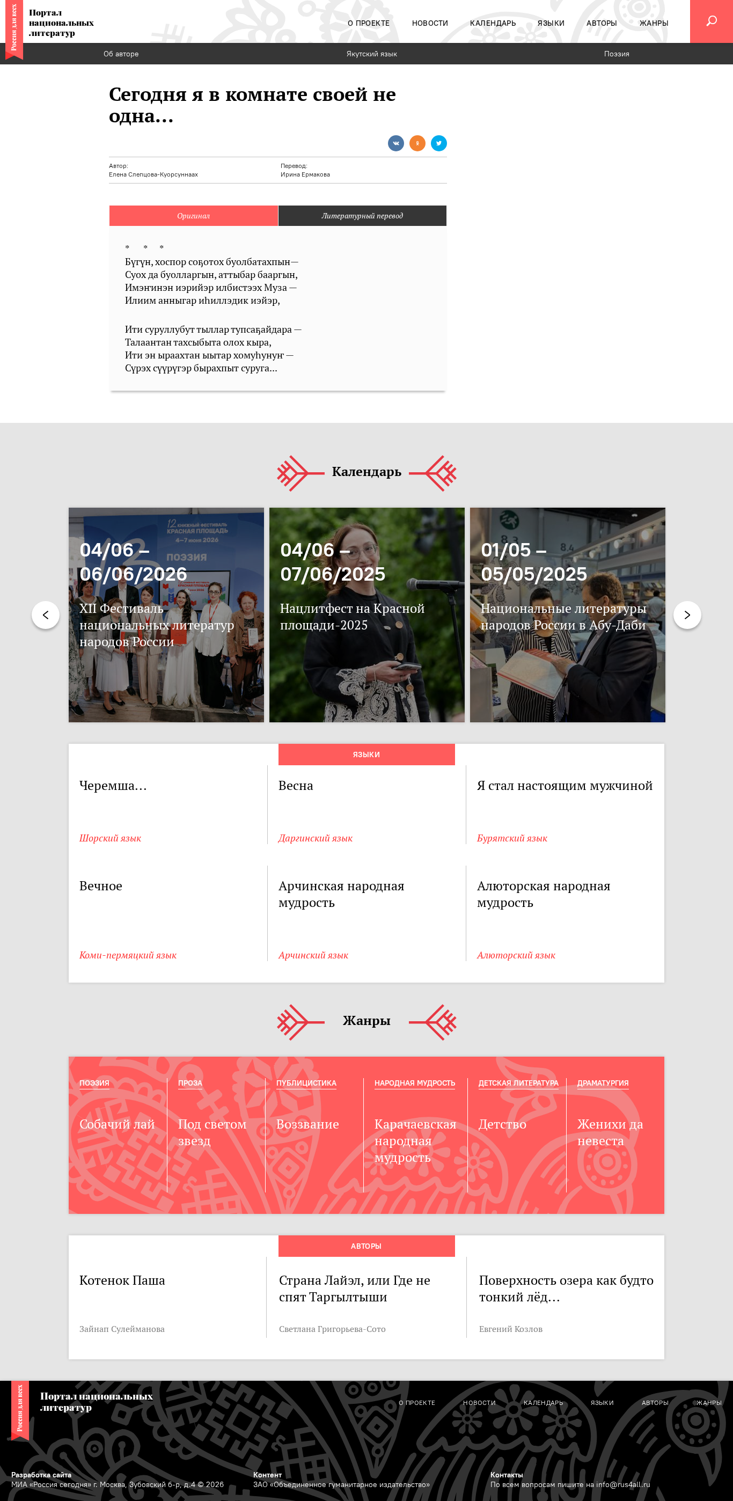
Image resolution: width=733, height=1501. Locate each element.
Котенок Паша (122, 1280)
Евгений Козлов (511, 1328)
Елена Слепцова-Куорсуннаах (153, 174)
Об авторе (121, 53)
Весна (295, 785)
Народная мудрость (415, 1083)
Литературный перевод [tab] (362, 216)
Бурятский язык (512, 838)
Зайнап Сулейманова (122, 1328)
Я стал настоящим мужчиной (565, 785)
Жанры (367, 1021)
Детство (502, 1124)
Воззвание (307, 1124)
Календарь (366, 472)
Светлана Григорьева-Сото (332, 1328)
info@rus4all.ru (623, 1484)
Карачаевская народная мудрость (416, 1141)
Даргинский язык (315, 838)
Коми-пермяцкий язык (128, 955)
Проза (190, 1083)
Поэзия (616, 53)
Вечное (100, 885)
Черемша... (113, 785)
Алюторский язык (516, 955)
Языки (366, 754)
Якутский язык (372, 53)
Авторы (366, 1246)
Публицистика (306, 1083)
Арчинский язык (313, 955)
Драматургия (603, 1083)
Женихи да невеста (610, 1132)
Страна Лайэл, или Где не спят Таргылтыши (354, 1288)
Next (687, 615)
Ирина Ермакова (305, 174)
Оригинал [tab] (193, 216)
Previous (46, 615)
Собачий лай (117, 1124)
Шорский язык (110, 838)
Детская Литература (519, 1083)
